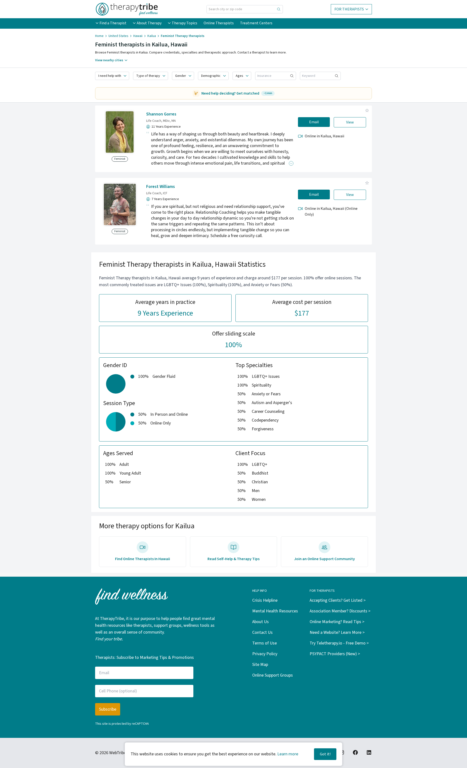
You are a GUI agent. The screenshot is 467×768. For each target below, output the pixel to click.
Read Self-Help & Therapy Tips (233, 559)
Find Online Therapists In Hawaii (142, 559)
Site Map (260, 665)
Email (314, 122)
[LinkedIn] (369, 752)
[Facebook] (355, 752)
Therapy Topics (184, 23)
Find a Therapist (112, 23)
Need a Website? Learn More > (337, 632)
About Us (260, 622)
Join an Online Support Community (324, 559)
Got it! (325, 754)
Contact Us (262, 632)
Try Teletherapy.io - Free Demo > (339, 643)
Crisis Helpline (265, 600)
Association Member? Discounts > (340, 611)
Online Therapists (219, 23)
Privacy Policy (264, 654)
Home (99, 36)
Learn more (287, 754)
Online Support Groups (272, 675)
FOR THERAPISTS (349, 9)
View (350, 122)
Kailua (151, 36)
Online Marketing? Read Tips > (337, 622)
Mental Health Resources (275, 611)
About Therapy (149, 23)
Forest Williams (160, 187)
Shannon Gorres (161, 114)
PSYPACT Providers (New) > (335, 654)
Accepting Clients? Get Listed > (338, 600)
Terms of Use (264, 643)
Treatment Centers (256, 23)
